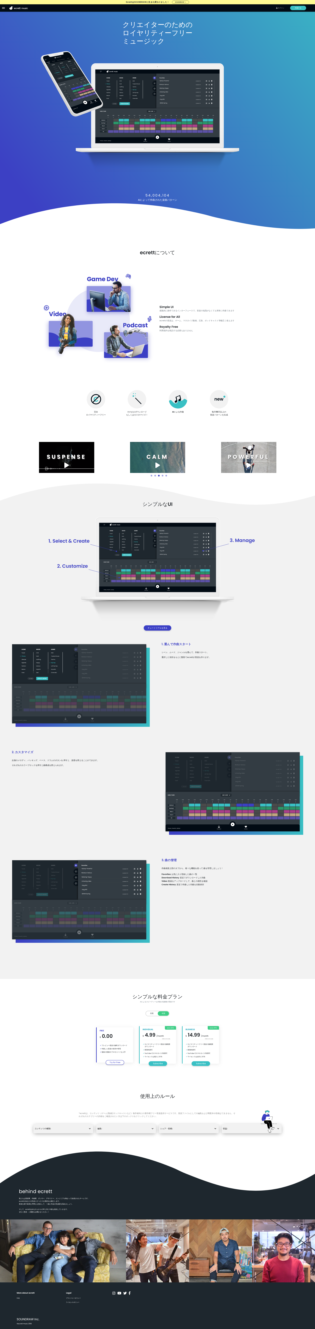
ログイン (280, 8)
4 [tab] (161, 476)
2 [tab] (154, 476)
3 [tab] (157, 476)
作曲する (298, 8)
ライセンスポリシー (72, 1302)
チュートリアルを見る (157, 628)
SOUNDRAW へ (180, 2)
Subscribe (158, 1063)
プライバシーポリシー (73, 1298)
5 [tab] (165, 476)
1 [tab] (150, 476)
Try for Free (115, 1062)
